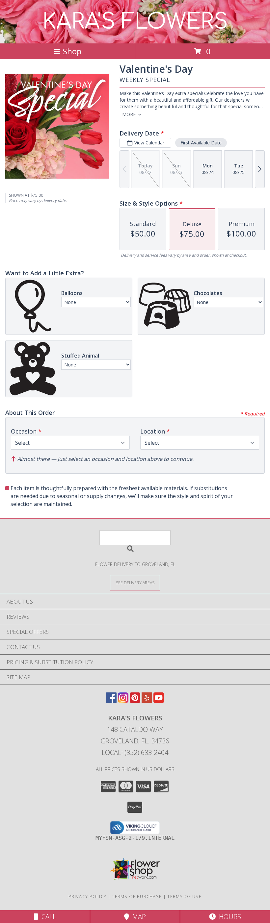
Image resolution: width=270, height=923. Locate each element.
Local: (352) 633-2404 (135, 752)
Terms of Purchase (137, 896)
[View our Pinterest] (135, 701)
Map (137, 916)
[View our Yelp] (147, 701)
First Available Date (201, 142)
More (129, 114)
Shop (72, 51)
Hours (228, 916)
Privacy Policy (87, 896)
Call (47, 916)
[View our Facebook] (111, 701)
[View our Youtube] (158, 701)
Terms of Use (184, 896)
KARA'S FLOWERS (135, 22)
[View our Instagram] (123, 701)
